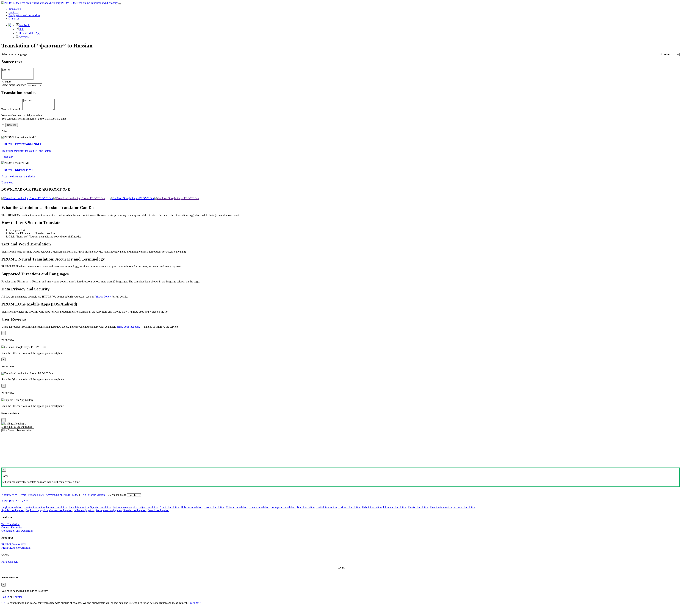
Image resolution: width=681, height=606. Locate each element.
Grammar (14, 18)
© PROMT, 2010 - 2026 (15, 501)
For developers (9, 561)
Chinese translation (236, 507)
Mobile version (96, 494)
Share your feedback (128, 326)
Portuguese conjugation (109, 510)
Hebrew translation (191, 507)
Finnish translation (418, 507)
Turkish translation (326, 507)
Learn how (194, 602)
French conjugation (158, 510)
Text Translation (10, 524)
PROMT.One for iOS (13, 544)
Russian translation (34, 507)
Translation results (11, 109)
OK (3, 602)
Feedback (24, 25)
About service (9, 494)
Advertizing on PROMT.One (62, 494)
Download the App (29, 33)
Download (7, 156)
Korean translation (259, 507)
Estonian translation (441, 507)
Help (21, 29)
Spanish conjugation (12, 510)
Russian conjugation (134, 510)
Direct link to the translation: (17, 426)
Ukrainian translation (394, 507)
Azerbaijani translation (145, 507)
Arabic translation (169, 507)
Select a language (116, 494)
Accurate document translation (18, 176)
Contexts (13, 12)
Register (17, 596)
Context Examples (11, 527)
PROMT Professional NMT (21, 144)
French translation (79, 507)
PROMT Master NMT (17, 170)
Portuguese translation (283, 507)
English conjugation (37, 510)
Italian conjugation (84, 510)
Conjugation (24, 15)
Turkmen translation (349, 507)
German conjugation (60, 510)
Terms (22, 494)
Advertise (24, 36)
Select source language (14, 54)
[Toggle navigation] (119, 3)
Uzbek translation (372, 507)
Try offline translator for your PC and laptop (26, 150)
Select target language (13, 84)
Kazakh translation (214, 507)
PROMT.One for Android (16, 547)
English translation (11, 507)
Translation (15, 8)
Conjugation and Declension (17, 530)
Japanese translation (464, 507)
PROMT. (89, 2)
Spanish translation (100, 507)
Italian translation (122, 507)
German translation (56, 507)
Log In (5, 596)
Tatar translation (306, 507)
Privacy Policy (103, 296)
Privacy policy (36, 494)
